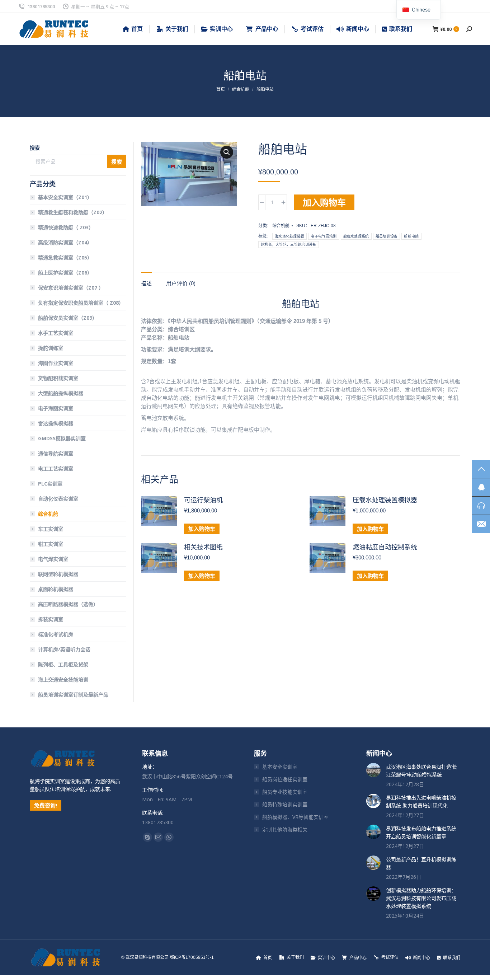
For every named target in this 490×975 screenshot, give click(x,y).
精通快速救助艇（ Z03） (66, 227)
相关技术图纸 (203, 547)
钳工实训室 (50, 543)
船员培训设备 (387, 236)
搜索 (35, 147)
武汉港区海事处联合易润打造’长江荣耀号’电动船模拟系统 (421, 770)
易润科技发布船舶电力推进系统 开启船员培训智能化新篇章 (421, 832)
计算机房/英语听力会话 (64, 649)
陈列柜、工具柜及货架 (63, 664)
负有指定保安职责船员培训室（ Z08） (81, 302)
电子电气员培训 (323, 236)
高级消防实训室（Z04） (65, 242)
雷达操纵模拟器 (55, 423)
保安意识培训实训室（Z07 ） (71, 287)
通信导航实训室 (55, 453)
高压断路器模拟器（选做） (68, 604)
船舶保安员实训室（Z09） (67, 317)
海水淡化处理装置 (289, 236)
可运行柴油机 (203, 500)
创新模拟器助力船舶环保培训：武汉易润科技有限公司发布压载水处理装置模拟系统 (421, 898)
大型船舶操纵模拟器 (60, 393)
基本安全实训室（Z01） (65, 197)
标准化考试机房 (55, 634)
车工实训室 (50, 528)
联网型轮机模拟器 (58, 574)
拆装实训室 (50, 619)
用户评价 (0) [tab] (180, 283)
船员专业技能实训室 (284, 791)
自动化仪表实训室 (58, 498)
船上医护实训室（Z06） (65, 272)
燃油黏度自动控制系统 (385, 547)
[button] (226, 152)
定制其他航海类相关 (284, 829)
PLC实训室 (50, 483)
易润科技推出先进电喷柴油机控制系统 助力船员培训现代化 (421, 801)
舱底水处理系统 (356, 236)
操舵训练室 (50, 347)
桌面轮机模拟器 (55, 589)
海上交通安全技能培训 (63, 679)
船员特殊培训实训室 (284, 804)
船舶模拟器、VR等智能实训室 (295, 817)
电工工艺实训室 (55, 468)
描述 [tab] (146, 283)
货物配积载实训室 (58, 378)
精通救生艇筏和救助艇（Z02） (72, 212)
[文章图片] (373, 770)
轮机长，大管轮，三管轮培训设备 (288, 245)
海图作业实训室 (55, 363)
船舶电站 (411, 236)
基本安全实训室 (279, 766)
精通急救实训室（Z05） (65, 257)
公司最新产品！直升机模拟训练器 (421, 863)
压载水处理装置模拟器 (385, 500)
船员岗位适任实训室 (284, 779)
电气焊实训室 (53, 559)
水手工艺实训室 (55, 332)
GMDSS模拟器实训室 (62, 438)
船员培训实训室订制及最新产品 (73, 694)
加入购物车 (324, 202)
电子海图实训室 (55, 408)
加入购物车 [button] (201, 528)
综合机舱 (280, 225)
